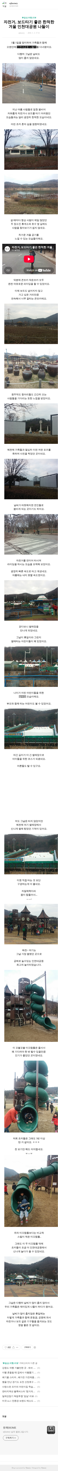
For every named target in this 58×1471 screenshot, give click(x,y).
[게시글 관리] (17, 1347)
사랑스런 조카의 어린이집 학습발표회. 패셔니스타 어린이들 (19, 1387)
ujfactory (13, 3)
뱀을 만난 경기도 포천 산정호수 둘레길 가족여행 (19, 1382)
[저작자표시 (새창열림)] (34, 1347)
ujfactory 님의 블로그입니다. (16, 1432)
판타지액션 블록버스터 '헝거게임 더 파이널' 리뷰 (19, 1391)
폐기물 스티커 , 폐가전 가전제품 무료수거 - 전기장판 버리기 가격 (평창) (19, 1377)
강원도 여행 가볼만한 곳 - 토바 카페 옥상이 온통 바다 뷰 (19, 1368)
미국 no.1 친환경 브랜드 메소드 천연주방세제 (19, 1401)
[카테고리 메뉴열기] (53, 4)
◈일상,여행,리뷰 (29, 17)
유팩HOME (9, 1427)
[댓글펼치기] (7, 1416)
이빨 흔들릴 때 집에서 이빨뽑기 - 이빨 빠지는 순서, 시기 (19, 1372)
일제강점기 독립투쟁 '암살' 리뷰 (18, 1396)
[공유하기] (13, 1347)
